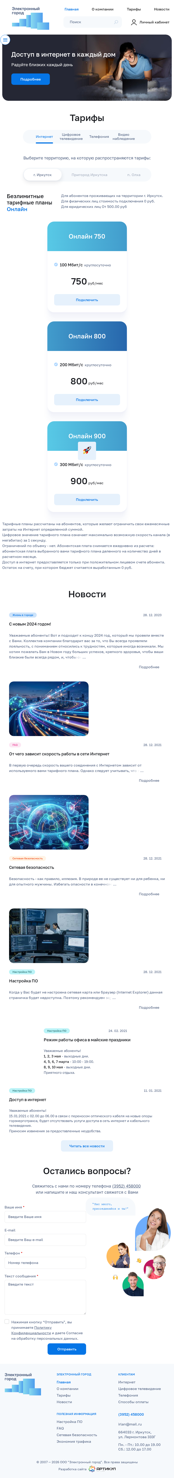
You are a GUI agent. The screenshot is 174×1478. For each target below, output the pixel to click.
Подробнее (30, 79)
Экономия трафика (74, 1441)
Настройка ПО (69, 1421)
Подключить (87, 300)
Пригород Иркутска (89, 174)
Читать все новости (87, 1146)
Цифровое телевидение (71, 136)
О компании (67, 1388)
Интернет (44, 136)
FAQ (60, 1428)
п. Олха (133, 174)
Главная (64, 1382)
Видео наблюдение (124, 136)
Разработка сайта (72, 1469)
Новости (64, 1402)
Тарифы (64, 1395)
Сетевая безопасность (77, 1435)
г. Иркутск (43, 174)
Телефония (99, 136)
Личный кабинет (154, 22)
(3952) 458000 (126, 1185)
